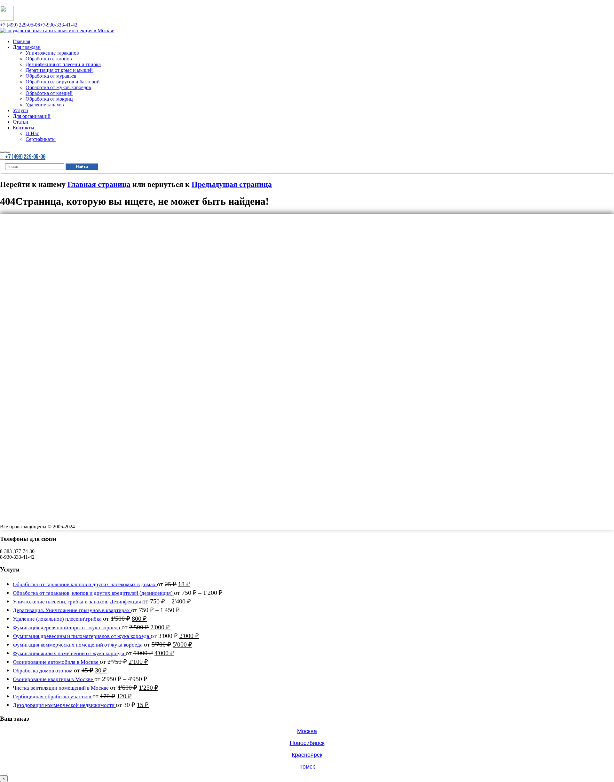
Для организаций (36, 313)
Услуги (22, 305)
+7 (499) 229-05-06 (20, 24)
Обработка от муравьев (57, 261)
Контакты (26, 327)
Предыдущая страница (232, 184)
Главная (23, 217)
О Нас (34, 335)
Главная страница (98, 184)
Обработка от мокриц (55, 291)
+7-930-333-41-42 (58, 24)
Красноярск (307, 755)
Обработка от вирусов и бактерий (72, 268)
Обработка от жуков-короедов (66, 276)
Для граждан (30, 224)
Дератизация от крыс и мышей (67, 254)
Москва (307, 731)
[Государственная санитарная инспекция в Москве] (57, 30)
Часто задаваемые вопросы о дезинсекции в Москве (57, 368)
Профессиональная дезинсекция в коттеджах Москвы (58, 374)
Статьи (22, 320)
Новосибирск (307, 743)
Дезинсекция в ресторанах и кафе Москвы (46, 380)
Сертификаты (44, 342)
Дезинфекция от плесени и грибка (73, 246)
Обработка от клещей (55, 283)
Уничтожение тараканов (59, 232)
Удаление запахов (50, 298)
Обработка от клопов (54, 239)
